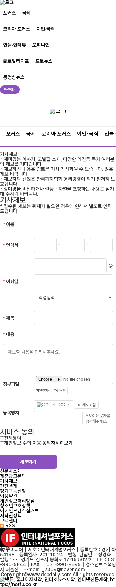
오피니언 (40, 45)
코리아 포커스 (16, 29)
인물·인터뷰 (14, 45)
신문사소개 (11, 471)
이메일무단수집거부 (19, 511)
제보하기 (28, 461)
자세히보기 (62, 443)
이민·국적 (46, 29)
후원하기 (10, 89)
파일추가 (42, 390)
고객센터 (8, 521)
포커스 (9, 13)
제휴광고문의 (13, 476)
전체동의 (12, 438)
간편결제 (8, 486)
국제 (26, 13)
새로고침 (89, 405)
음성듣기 (64, 404)
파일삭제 (60, 390)
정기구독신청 (13, 491)
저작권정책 (11, 516)
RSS (10, 526)
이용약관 (8, 496)
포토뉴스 (44, 61)
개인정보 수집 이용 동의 (27, 443)
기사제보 (8, 481)
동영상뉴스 (14, 77)
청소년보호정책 (15, 506)
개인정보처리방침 (17, 501)
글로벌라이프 (16, 61)
